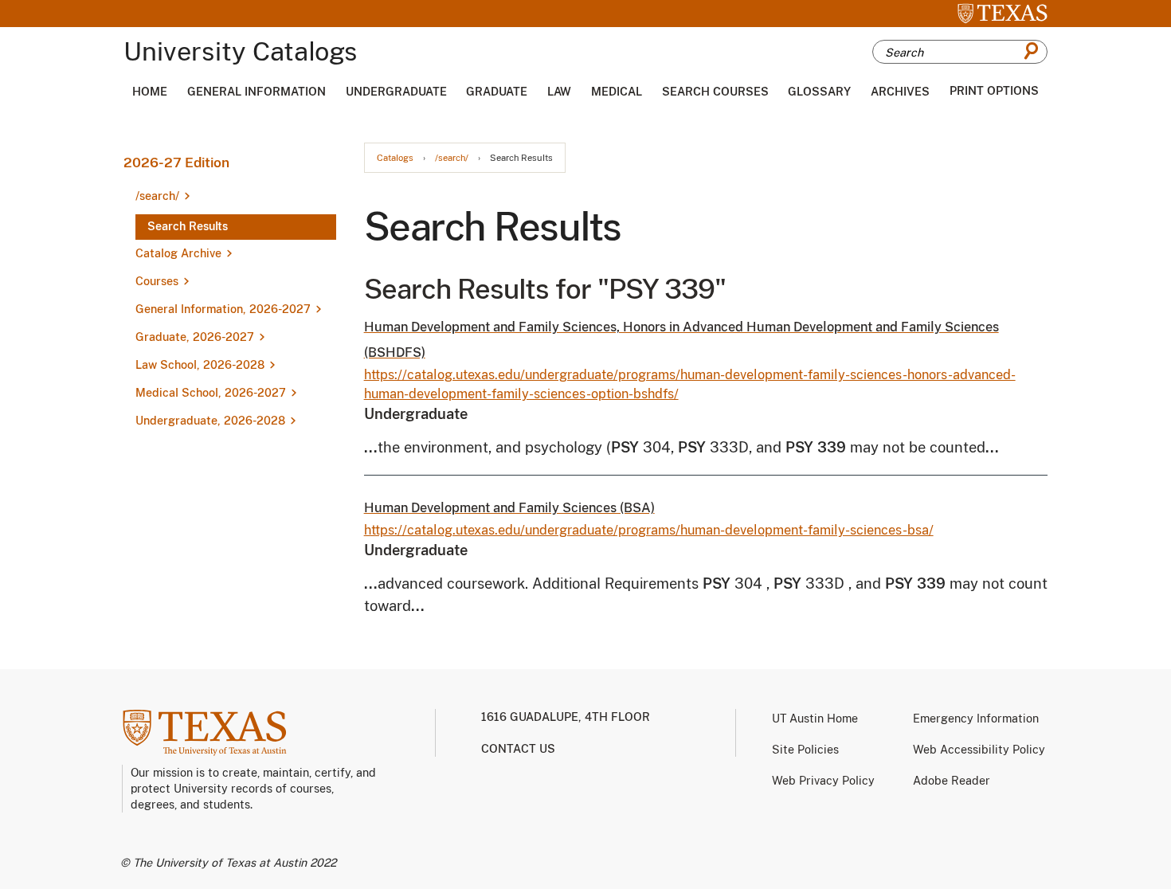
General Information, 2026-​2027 (223, 309)
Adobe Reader (951, 780)
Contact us (518, 748)
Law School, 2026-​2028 (199, 364)
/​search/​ (157, 196)
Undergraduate (396, 91)
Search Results (187, 226)
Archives (900, 91)
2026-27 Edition (176, 162)
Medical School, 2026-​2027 (210, 392)
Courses (156, 281)
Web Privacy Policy (823, 780)
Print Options (994, 90)
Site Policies (805, 749)
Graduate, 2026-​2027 (194, 337)
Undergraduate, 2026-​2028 (210, 420)
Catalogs (395, 158)
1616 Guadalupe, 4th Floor (565, 717)
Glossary (819, 91)
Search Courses (715, 91)
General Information (256, 91)
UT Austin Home (815, 718)
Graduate (496, 91)
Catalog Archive (178, 253)
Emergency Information (976, 718)
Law (559, 91)
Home (149, 91)
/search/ (451, 158)
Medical (616, 91)
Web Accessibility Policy (979, 749)
